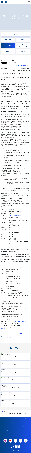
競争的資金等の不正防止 (7, 430)
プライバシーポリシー (8, 426)
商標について (23, 430)
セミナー (7, 418)
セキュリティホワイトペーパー (7, 422)
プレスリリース (15, 411)
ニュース (8, 411)
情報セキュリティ (23, 422)
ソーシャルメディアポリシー (23, 426)
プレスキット (7, 434)
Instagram (5, 441)
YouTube (10, 441)
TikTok (26, 441)
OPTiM (4, 2)
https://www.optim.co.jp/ (15, 215)
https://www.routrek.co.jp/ (12, 267)
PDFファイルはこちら (21, 65)
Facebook (15, 441)
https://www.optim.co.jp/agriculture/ (20, 321)
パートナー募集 (23, 418)
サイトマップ (23, 434)
